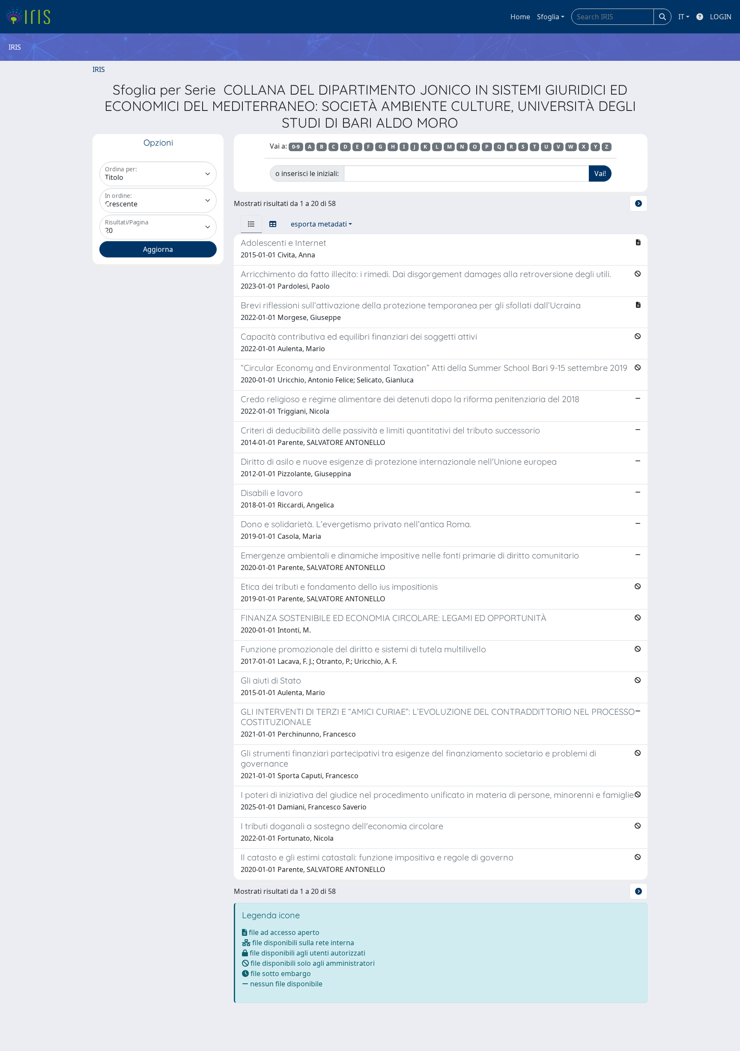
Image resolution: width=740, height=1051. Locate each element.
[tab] (251, 224)
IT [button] (681, 16)
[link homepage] (31, 16)
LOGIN (720, 16)
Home (520, 16)
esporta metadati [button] (319, 224)
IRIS (98, 69)
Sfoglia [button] (548, 16)
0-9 (296, 146)
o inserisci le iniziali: (307, 173)
